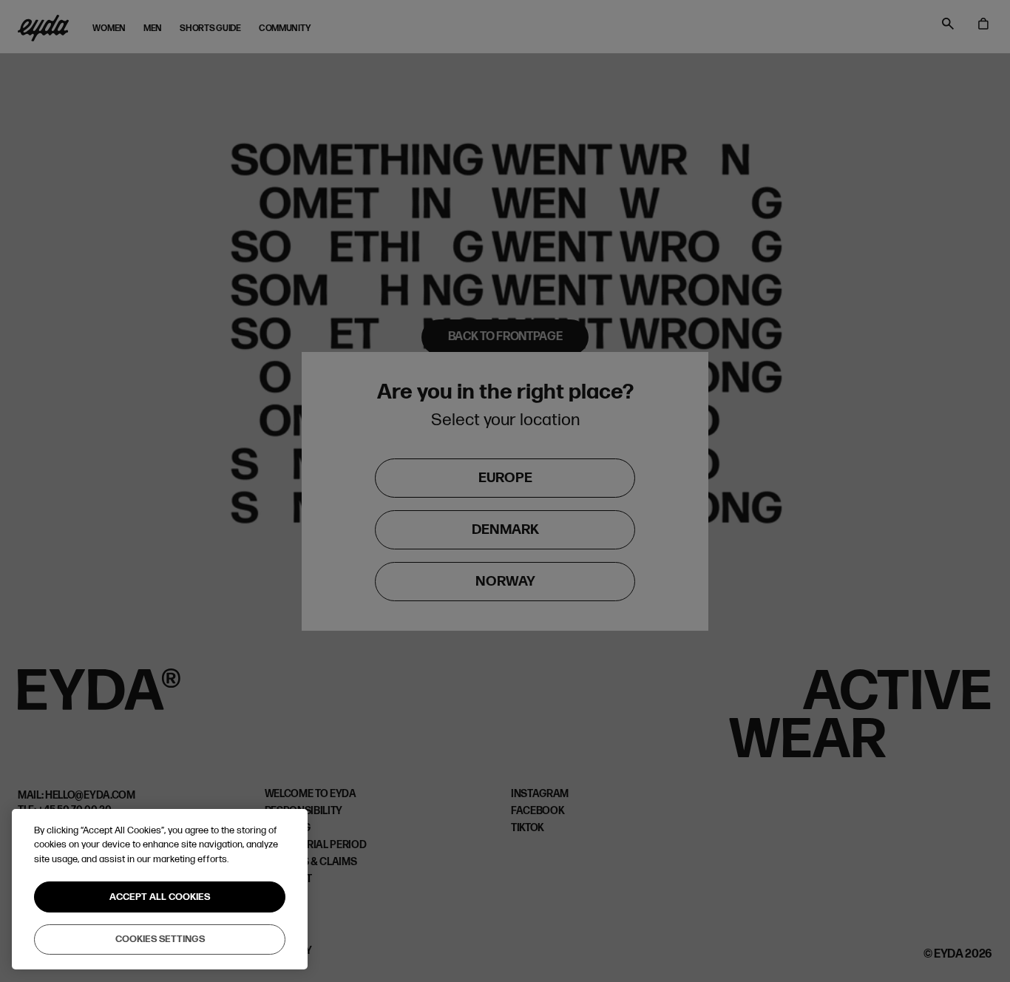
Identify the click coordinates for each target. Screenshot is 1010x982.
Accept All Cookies (159, 897)
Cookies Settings (160, 939)
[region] (160, 889)
